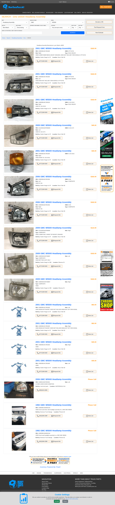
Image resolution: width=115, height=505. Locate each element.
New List (90, 61)
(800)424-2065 (43, 390)
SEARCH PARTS (26, 12)
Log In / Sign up (62, 1)
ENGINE (39, 473)
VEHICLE (75, 473)
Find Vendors (45, 486)
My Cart (112, 1)
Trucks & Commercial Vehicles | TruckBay (85, 483)
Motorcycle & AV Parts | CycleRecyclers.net (85, 486)
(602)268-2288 (43, 415)
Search (8, 38)
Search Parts (45, 481)
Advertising (13, 1)
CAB (33, 473)
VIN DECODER (49, 12)
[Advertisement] (107, 69)
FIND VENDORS (59, 12)
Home (3, 38)
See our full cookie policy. (72, 498)
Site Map (44, 489)
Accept (57, 501)
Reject (65, 501)
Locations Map (45, 488)
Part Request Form (99, 27)
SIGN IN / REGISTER (87, 12)
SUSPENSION (57, 473)
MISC (81, 473)
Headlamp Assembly (17, 38)
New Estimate (99, 32)
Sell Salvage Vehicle (47, 483)
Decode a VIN (99, 22)
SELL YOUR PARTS (106, 7)
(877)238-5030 (43, 61)
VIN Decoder (45, 484)
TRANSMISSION (47, 473)
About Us (44, 491)
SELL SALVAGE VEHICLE (38, 12)
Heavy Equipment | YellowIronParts (83, 481)
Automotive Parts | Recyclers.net (83, 484)
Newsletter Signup (6, 1)
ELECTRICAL (67, 473)
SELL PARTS (77, 12)
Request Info (56, 61)
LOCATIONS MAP (68, 12)
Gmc (24, 38)
